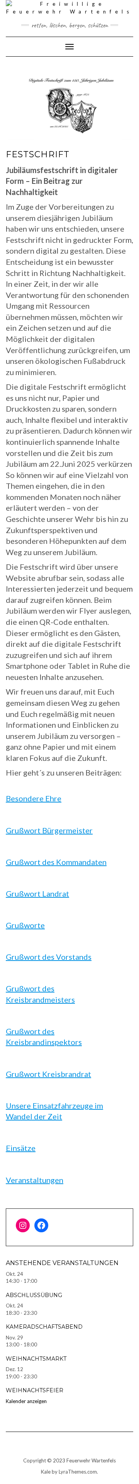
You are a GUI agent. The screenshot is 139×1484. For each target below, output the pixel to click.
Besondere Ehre (33, 798)
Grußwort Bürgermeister (49, 830)
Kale (46, 1472)
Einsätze (21, 1148)
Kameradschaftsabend (44, 1326)
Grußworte (25, 925)
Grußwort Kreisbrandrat (48, 1074)
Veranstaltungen (34, 1180)
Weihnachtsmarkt (36, 1358)
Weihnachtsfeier (34, 1390)
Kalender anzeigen (26, 1401)
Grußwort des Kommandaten (56, 862)
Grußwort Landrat (37, 893)
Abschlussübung (34, 1295)
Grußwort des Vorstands (49, 956)
